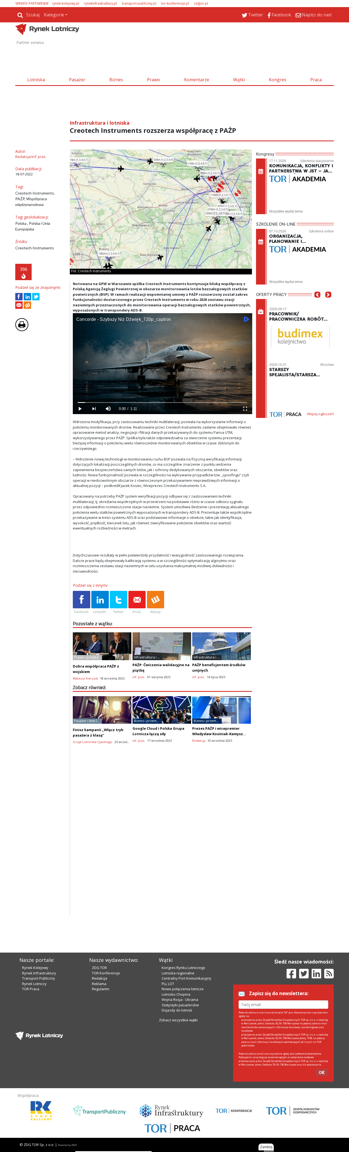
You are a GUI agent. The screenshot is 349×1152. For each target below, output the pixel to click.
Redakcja (99, 978)
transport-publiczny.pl (139, 3)
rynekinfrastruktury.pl (100, 3)
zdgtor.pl (201, 3)
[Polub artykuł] (19, 296)
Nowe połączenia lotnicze (183, 988)
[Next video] (94, 408)
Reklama (99, 983)
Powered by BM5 (67, 1145)
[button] (317, 303)
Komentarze (196, 80)
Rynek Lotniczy (34, 983)
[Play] (80, 408)
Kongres (277, 80)
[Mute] (108, 408)
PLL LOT (168, 983)
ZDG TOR (99, 967)
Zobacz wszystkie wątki (178, 1020)
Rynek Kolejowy (35, 967)
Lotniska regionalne (178, 973)
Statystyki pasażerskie (180, 1005)
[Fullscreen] (245, 408)
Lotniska (36, 80)
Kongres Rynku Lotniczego (183, 967)
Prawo (153, 80)
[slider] (162, 402)
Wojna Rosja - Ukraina (180, 999)
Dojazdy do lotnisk (177, 1010)
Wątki (239, 80)
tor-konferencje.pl (175, 3)
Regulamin (100, 988)
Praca (316, 80)
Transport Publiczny (38, 978)
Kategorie (54, 15)
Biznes (116, 80)
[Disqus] (162, 845)
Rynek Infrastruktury (39, 973)
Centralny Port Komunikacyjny (186, 978)
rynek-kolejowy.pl (65, 3)
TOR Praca (30, 988)
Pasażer (77, 80)
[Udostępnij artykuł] (27, 296)
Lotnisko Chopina (176, 994)
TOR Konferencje (106, 973)
